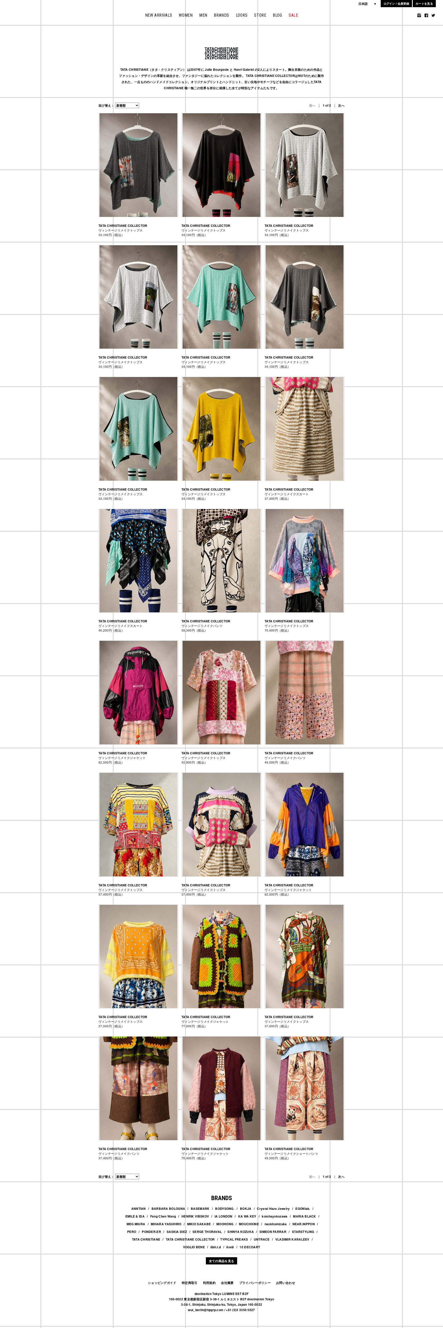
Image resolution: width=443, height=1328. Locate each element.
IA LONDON (224, 1216)
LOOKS (242, 15)
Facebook (426, 15)
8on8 (230, 1247)
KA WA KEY (247, 1216)
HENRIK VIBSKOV (195, 1216)
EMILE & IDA (135, 1216)
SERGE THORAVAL (207, 1231)
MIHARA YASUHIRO (166, 1224)
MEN (203, 15)
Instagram (419, 15)
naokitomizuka (276, 1224)
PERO (131, 1231)
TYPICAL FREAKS (234, 1239)
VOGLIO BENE (194, 1247)
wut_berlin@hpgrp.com (205, 1309)
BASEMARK (200, 1208)
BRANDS (221, 15)
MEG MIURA (136, 1224)
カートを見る (424, 3)
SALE (293, 15)
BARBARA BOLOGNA (168, 1208)
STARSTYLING (303, 1231)
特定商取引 (190, 1283)
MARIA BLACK (304, 1216)
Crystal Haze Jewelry (273, 1208)
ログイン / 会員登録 (396, 3)
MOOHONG (224, 1224)
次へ (341, 105)
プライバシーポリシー (255, 1283)
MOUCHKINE (249, 1224)
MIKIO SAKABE (199, 1224)
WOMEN (186, 15)
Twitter (433, 15)
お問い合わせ (285, 1283)
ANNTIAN (138, 1208)
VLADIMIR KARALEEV (292, 1239)
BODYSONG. (224, 1208)
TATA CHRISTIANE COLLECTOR (190, 1239)
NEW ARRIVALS (158, 15)
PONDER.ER (151, 1231)
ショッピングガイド (162, 1283)
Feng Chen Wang (163, 1216)
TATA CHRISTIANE (146, 1239)
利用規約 (209, 1283)
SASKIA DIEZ (177, 1231)
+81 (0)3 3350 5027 (240, 1309)
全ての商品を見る (221, 1261)
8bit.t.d (215, 1247)
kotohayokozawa (274, 1216)
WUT (19, 12)
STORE (260, 15)
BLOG (277, 15)
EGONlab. (302, 1208)
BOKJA (245, 1208)
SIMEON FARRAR (272, 1231)
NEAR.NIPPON (304, 1224)
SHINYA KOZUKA (240, 1231)
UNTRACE (262, 1239)
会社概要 (227, 1283)
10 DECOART (249, 1247)
